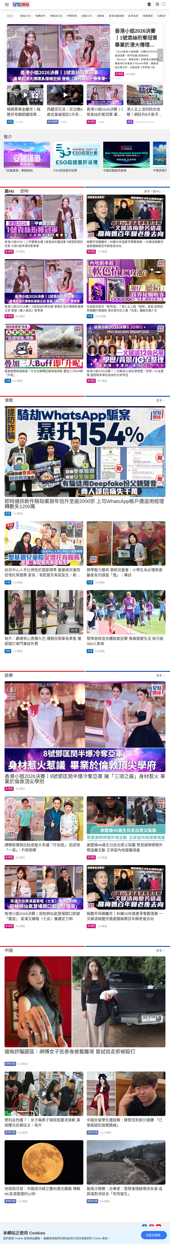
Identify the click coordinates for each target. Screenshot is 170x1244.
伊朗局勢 (72, 15)
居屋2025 (86, 15)
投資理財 (53, 122)
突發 (10, 122)
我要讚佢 (148, 15)
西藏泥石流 (56, 15)
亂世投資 (133, 15)
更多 (159, 400)
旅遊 (118, 74)
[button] (160, 55)
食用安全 (92, 122)
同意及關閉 (153, 1235)
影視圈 (9, 251)
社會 (89, 316)
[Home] (21, 4)
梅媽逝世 (40, 15)
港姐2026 (25, 15)
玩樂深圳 (162, 15)
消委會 (100, 15)
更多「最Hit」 (153, 191)
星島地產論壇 (116, 15)
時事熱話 (132, 122)
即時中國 (10, 1064)
